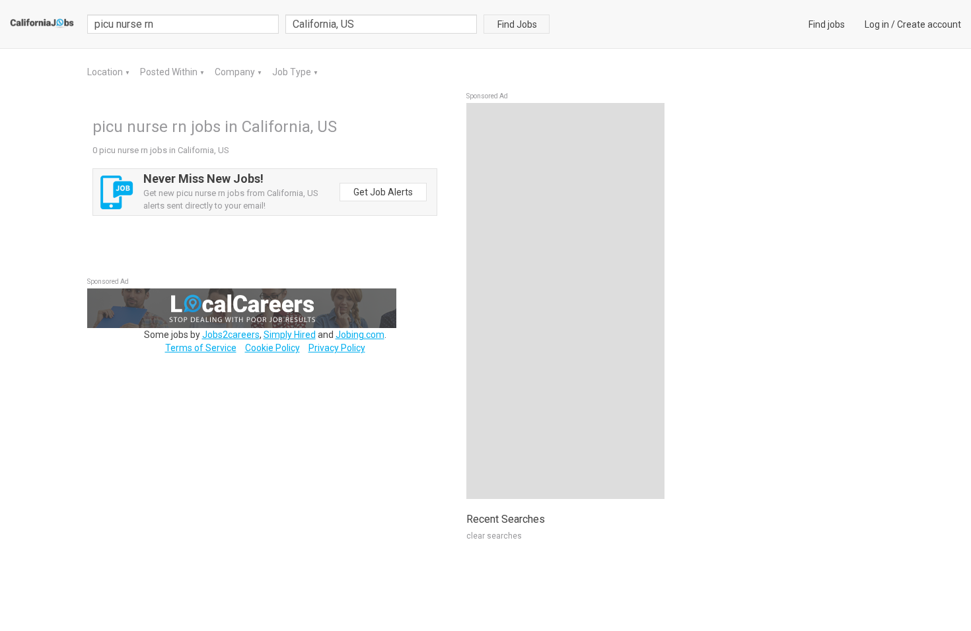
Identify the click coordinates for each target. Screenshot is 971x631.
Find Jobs (517, 24)
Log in (877, 24)
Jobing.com (360, 334)
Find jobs (827, 24)
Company (236, 72)
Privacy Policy (336, 348)
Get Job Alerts (383, 192)
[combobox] (381, 24)
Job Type (292, 72)
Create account (929, 24)
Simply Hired (290, 334)
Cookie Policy (272, 348)
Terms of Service (200, 348)
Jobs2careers (231, 334)
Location (106, 72)
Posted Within (169, 72)
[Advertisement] (565, 301)
